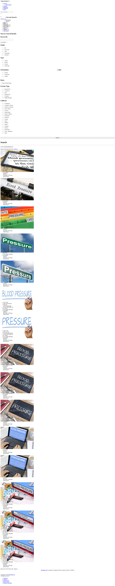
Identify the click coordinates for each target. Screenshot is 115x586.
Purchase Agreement (7, 583)
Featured (5, 3)
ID (5, 48)
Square (6, 76)
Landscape (7, 74)
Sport (6, 133)
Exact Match (3, 42)
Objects (6, 127)
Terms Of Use (6, 580)
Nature (6, 124)
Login (4, 9)
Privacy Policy (6, 581)
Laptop (6, 119)
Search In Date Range (6, 83)
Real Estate (7, 129)
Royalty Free (7, 89)
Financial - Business (9, 107)
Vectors (6, 64)
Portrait (6, 72)
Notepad (6, 126)
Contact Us (7, 90)
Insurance (7, 117)
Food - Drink (7, 108)
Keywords (7, 49)
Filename (7, 54)
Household (7, 115)
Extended (7, 96)
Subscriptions (9, 4)
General (6, 110)
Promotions (5, 7)
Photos (6, 62)
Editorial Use (7, 94)
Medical (6, 122)
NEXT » (16, 149)
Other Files (7, 65)
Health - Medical (8, 114)
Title (6, 51)
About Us (5, 579)
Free (6, 92)
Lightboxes (5, 8)
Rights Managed (8, 97)
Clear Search (6, 30)
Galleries (5, 6)
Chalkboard (7, 103)
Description (7, 53)
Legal (6, 120)
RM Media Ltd (44, 570)
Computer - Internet (9, 105)
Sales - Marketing (8, 131)
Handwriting (7, 112)
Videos (6, 60)
